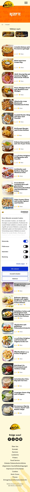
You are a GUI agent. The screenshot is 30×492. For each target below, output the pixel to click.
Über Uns (15, 446)
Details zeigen (20, 263)
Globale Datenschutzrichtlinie (15, 463)
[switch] (25, 246)
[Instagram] (13, 439)
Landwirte (15, 455)
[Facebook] (9, 439)
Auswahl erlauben (15, 273)
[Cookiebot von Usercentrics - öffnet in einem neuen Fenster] (21, 212)
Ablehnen (15, 278)
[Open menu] (26, 3)
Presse (15, 477)
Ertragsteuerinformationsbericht (15, 480)
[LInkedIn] (20, 439)
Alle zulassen (15, 269)
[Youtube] (17, 439)
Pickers (15, 457)
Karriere (15, 452)
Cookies (15, 471)
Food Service (15, 460)
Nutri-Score (15, 474)
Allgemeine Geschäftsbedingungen (15, 466)
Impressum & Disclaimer (15, 469)
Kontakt (15, 449)
